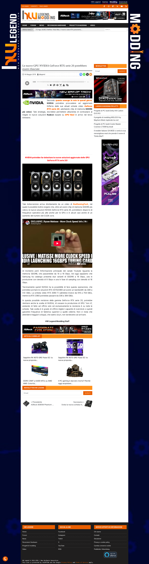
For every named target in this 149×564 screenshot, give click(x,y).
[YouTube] (122, 6)
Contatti (34, 6)
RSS (59, 549)
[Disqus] (74, 438)
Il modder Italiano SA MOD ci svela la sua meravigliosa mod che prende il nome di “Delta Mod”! (110, 133)
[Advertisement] (74, 48)
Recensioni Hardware (56, 25)
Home (24, 25)
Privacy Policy (66, 562)
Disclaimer (44, 6)
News (41, 25)
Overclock (123, 2)
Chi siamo (25, 6)
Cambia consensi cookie (102, 546)
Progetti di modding (78, 25)
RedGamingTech (80, 204)
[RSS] (126, 6)
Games (105, 2)
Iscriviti (88, 393)
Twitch (60, 539)
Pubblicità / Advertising (102, 549)
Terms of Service (82, 562)
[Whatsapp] (84, 74)
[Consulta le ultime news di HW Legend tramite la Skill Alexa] (110, 555)
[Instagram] (108, 6)
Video (92, 25)
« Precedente (42, 403)
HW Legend (96, 2)
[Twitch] (113, 6)
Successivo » (73, 403)
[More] (90, 74)
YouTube (61, 546)
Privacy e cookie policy (102, 542)
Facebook (61, 532)
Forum (33, 25)
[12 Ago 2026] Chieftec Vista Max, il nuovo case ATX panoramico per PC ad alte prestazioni (59, 29)
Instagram (61, 535)
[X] (117, 6)
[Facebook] (104, 6)
